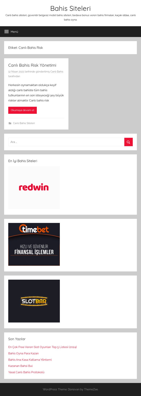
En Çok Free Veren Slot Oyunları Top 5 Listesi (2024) (42, 347)
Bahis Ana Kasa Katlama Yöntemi (30, 359)
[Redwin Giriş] (34, 208)
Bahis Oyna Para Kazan (23, 353)
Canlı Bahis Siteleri (24, 123)
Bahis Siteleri (70, 8)
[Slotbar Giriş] (34, 321)
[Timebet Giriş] (34, 264)
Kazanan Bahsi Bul (20, 366)
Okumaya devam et (22, 110)
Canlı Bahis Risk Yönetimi (32, 65)
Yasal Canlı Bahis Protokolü (26, 372)
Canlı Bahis (56, 71)
